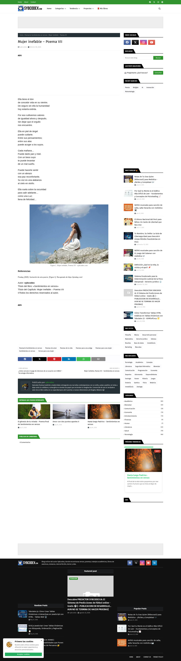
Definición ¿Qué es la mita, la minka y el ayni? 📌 (146, 266)
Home (20, 2)
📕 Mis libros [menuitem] (102, 9)
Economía (154, 370)
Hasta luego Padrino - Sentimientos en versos (104, 423)
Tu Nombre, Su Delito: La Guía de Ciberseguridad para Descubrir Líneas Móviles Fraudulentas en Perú (148, 237)
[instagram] (158, 2)
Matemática (129, 339)
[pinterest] (162, 2)
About (26, 2)
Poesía (127, 87)
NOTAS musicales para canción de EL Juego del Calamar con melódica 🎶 (148, 253)
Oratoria (128, 383)
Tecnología (128, 362)
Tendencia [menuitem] (74, 9)
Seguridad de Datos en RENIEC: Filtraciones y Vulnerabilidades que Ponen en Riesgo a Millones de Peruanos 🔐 (46, 642)
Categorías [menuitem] (59, 9)
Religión (135, 87)
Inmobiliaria (151, 343)
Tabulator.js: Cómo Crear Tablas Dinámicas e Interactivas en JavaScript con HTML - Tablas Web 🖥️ (46, 614)
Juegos (153, 378)
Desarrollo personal (149, 335)
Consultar (158, 73)
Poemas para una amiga (84, 348)
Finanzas (144, 420)
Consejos (149, 362)
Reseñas (128, 343)
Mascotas (138, 347)
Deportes (128, 374)
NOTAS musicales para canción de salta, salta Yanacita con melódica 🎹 (148, 208)
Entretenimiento (144, 416)
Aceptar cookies (23, 654)
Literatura (128, 366)
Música (136, 335)
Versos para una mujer (46, 351)
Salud (144, 431)
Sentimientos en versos (27, 351)
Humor (136, 378)
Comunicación (130, 370)
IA (142, 87)
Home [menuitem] (49, 9)
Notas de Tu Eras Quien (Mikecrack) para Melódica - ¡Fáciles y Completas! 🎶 (145, 179)
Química (137, 383)
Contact (33, 2)
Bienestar (157, 366)
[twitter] (154, 2)
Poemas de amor (51, 348)
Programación (142, 370)
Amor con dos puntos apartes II (66, 421)
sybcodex (23, 47)
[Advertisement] (90, 22)
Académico (139, 362)
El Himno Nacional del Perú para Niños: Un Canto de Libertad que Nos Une (148, 222)
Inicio (21, 35)
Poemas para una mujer (104, 348)
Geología (128, 378)
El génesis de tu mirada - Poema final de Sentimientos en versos (33, 423)
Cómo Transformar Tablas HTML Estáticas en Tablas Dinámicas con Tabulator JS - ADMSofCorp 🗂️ (148, 316)
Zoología (139, 387)
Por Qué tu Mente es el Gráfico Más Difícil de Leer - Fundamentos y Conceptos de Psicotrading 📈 (148, 194)
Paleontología (129, 91)
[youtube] (151, 42)
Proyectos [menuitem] (87, 9)
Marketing (128, 347)
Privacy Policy (158, 657)
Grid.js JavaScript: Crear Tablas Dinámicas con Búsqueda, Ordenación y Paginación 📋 (46, 628)
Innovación (150, 87)
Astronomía (138, 374)
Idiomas (153, 339)
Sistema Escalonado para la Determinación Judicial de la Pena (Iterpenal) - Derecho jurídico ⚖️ (148, 279)
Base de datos (139, 343)
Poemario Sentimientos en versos (36, 35)
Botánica (153, 383)
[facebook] (149, 2)
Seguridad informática (142, 366)
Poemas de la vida (66, 348)
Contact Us (147, 657)
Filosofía (128, 335)
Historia (145, 378)
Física (145, 383)
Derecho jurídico (142, 339)
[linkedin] (154, 562)
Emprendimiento (151, 374)
